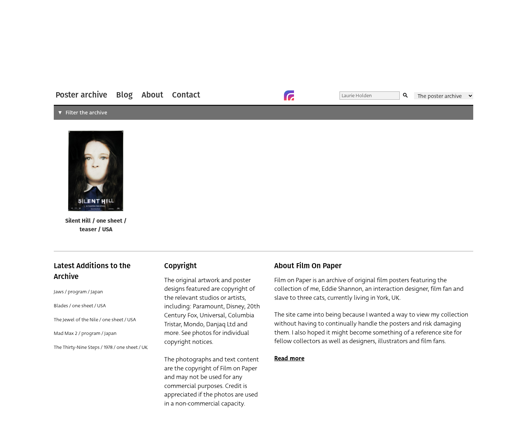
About (152, 95)
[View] (95, 172)
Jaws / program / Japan (78, 291)
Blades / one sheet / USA (80, 305)
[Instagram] (289, 95)
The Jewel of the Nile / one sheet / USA (95, 319)
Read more (289, 358)
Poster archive (81, 95)
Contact (186, 95)
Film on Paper (73, 44)
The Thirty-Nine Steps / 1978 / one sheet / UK (101, 347)
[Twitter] (260, 95)
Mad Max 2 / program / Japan (85, 333)
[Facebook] (275, 95)
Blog (124, 95)
